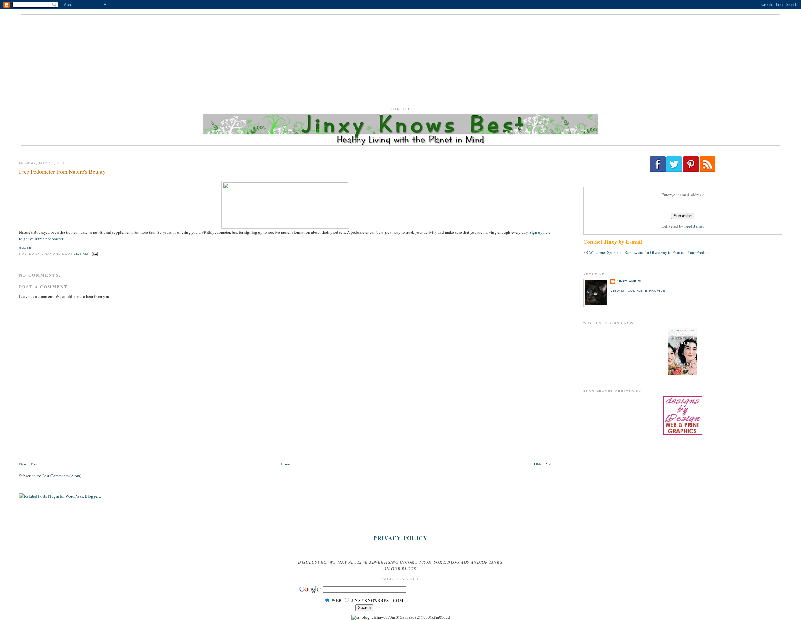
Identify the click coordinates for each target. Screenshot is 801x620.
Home (286, 464)
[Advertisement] (400, 58)
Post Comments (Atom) (61, 476)
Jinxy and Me (630, 281)
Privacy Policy (400, 538)
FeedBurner (694, 226)
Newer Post (28, 464)
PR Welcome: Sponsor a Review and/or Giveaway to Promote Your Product (646, 252)
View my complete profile (637, 290)
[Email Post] (94, 253)
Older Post (543, 464)
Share (25, 248)
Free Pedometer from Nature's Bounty (62, 171)
